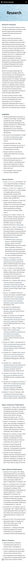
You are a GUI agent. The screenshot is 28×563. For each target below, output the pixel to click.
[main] (14, 12)
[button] (2, 2)
